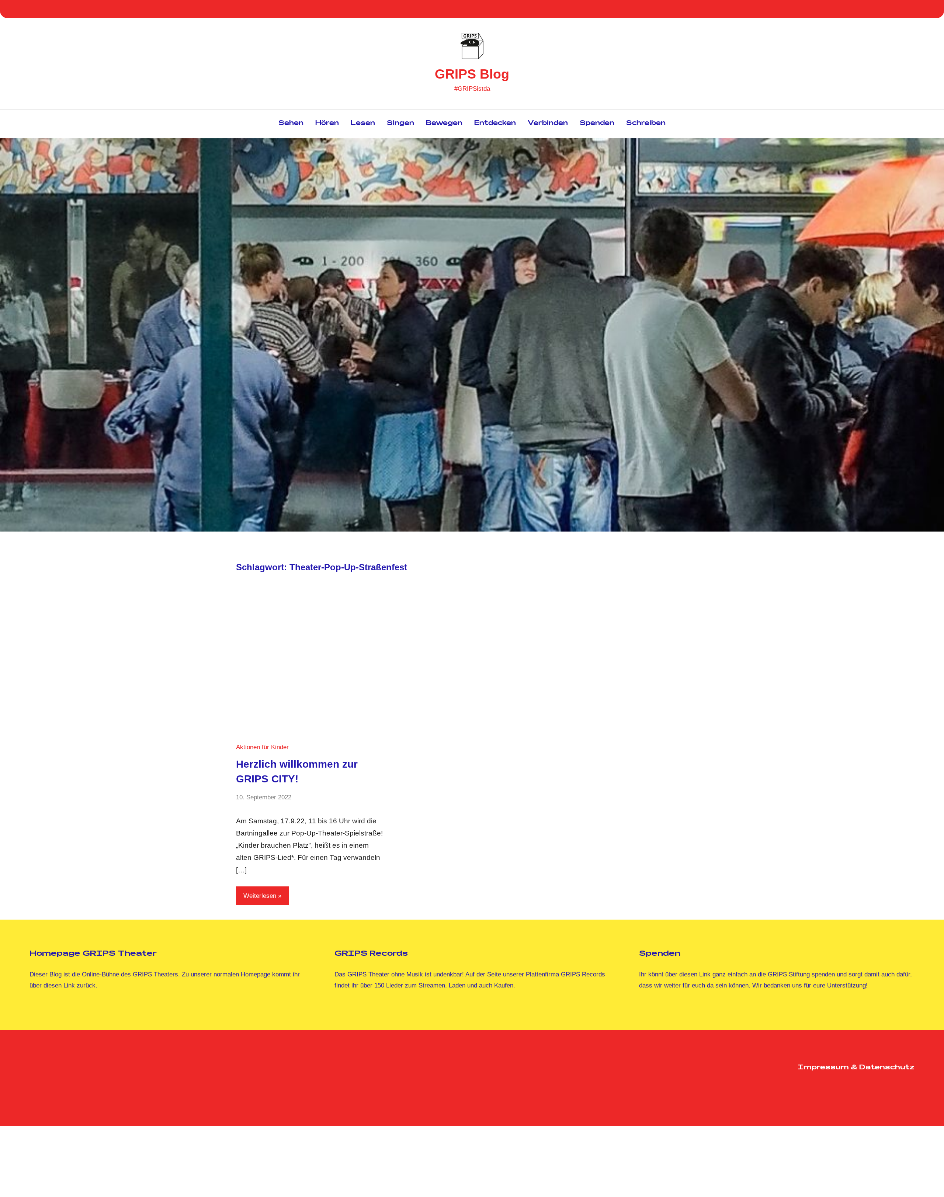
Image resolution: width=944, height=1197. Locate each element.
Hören (327, 124)
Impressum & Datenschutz (856, 1068)
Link (69, 985)
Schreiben (646, 124)
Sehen (290, 124)
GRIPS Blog (472, 74)
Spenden (597, 124)
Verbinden (548, 124)
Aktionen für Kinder (262, 747)
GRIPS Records (583, 974)
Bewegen (444, 124)
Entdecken (495, 124)
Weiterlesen (259, 895)
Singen (400, 124)
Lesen (363, 124)
